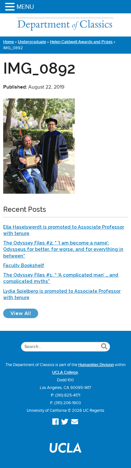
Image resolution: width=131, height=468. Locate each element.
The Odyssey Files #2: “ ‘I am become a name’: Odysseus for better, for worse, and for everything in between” (63, 249)
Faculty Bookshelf (23, 265)
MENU (25, 6)
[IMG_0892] (39, 192)
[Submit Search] (104, 347)
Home (8, 42)
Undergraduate (32, 42)
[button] (11, 7)
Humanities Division (96, 365)
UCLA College (65, 372)
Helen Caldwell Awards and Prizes (81, 42)
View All (24, 313)
